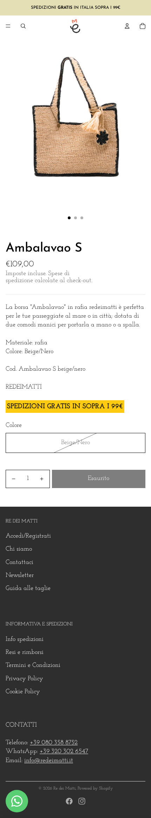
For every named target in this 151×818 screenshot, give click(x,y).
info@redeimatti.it (48, 761)
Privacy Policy (24, 679)
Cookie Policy (23, 692)
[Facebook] (69, 801)
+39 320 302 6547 (64, 751)
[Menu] (8, 26)
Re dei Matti (64, 788)
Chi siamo (19, 549)
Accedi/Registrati (28, 536)
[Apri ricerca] (23, 26)
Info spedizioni (25, 639)
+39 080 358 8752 (54, 743)
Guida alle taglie (28, 588)
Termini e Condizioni (33, 665)
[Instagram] (82, 801)
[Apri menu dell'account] (127, 26)
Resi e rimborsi (25, 652)
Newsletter (20, 575)
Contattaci (19, 562)
